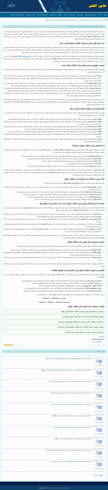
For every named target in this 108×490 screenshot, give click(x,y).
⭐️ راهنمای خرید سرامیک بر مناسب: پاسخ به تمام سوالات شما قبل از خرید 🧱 (72, 416)
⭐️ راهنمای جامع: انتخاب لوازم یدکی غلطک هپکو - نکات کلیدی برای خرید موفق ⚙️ (71, 393)
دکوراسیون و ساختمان (90, 15)
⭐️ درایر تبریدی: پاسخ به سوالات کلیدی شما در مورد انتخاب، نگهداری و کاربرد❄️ (72, 427)
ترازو (65, 15)
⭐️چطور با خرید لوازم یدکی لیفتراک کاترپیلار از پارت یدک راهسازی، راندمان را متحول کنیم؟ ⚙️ (68, 450)
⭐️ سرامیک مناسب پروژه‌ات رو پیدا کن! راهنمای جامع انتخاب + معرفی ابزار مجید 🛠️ (71, 404)
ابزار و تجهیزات (71, 15)
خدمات (100, 15)
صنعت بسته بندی (30, 15)
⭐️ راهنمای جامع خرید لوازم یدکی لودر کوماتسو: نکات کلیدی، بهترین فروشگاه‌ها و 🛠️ (71, 381)
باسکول (60, 15)
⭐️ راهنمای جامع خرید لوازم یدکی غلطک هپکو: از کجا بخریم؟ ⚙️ (62, 20)
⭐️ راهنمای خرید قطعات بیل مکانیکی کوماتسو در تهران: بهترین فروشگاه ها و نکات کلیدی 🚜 (69, 359)
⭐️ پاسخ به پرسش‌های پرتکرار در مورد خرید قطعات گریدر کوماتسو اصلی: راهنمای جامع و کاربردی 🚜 (67, 370)
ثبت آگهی (11, 6)
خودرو (105, 15)
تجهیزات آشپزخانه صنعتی (18, 15)
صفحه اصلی (96, 20)
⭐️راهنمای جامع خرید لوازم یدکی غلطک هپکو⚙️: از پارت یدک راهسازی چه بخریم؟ (71, 462)
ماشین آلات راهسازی (42, 15)
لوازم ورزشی (80, 15)
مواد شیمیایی (52, 15)
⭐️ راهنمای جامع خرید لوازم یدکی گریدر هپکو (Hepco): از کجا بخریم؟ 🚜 (73, 439)
